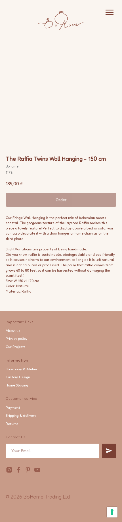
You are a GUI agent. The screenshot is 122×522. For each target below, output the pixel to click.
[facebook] (18, 469)
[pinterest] (27, 469)
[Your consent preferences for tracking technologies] (112, 512)
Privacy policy (16, 338)
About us (13, 330)
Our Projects (16, 347)
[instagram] (9, 469)
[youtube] (37, 469)
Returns (12, 424)
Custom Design (18, 377)
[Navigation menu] (109, 12)
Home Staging (17, 385)
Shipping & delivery (21, 415)
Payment (13, 407)
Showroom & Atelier (21, 369)
